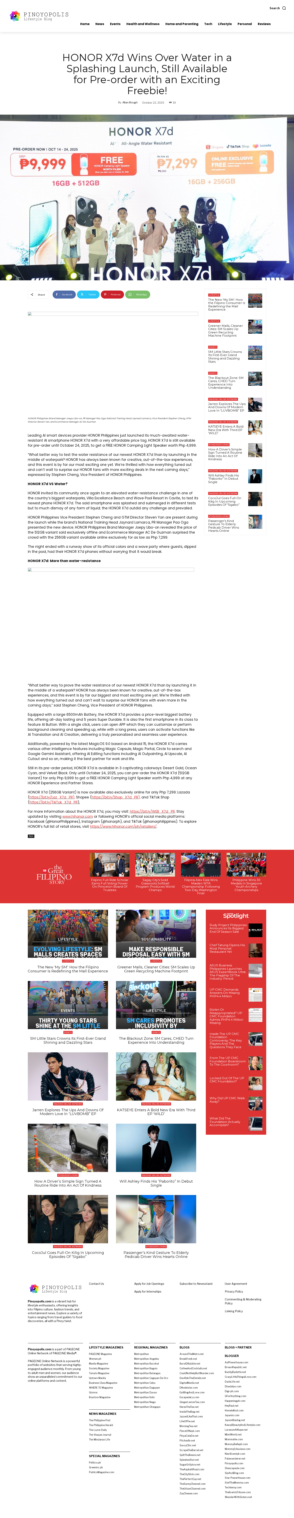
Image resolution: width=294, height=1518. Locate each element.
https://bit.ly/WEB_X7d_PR (152, 811)
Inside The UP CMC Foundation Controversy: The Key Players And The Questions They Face (226, 1040)
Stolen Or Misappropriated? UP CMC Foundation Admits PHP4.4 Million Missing (226, 1016)
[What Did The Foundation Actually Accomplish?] (255, 1124)
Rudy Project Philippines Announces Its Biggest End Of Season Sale (228, 928)
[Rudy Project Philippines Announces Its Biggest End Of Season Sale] (255, 930)
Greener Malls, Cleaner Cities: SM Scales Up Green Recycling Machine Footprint (225, 331)
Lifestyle (214, 295)
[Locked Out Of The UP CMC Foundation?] (255, 1083)
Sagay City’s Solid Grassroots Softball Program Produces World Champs (155, 885)
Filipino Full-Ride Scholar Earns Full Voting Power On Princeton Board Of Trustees (109, 885)
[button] (278, 8)
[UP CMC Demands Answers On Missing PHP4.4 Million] (255, 995)
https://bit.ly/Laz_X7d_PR (51, 797)
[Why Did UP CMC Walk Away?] (255, 1103)
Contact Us (96, 1283)
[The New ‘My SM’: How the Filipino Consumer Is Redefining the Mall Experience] (255, 301)
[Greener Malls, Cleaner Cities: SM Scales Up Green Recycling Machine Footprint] (255, 327)
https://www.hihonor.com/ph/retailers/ (123, 826)
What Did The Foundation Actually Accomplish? (225, 1121)
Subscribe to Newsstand (196, 1283)
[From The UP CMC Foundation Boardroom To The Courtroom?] (255, 1063)
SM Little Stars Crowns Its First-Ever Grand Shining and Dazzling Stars (225, 357)
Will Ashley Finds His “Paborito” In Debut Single (223, 478)
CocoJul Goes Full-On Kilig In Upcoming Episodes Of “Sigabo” (224, 501)
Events (213, 347)
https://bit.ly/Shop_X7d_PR (115, 797)
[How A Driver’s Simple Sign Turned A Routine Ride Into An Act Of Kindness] (255, 450)
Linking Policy (234, 1311)
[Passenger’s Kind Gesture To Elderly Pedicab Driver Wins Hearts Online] (255, 522)
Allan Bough (130, 102)
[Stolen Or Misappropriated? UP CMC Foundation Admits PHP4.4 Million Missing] (255, 1015)
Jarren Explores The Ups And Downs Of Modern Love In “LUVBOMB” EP (227, 407)
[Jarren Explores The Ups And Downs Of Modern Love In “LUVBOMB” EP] (255, 405)
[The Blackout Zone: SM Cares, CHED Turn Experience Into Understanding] (255, 379)
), (74, 797)
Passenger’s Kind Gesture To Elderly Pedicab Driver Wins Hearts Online (223, 526)
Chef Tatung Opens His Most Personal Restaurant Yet (227, 948)
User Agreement (236, 1283)
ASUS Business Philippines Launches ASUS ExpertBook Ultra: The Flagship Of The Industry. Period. (228, 971)
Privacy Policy (234, 1291)
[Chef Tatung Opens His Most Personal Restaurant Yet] (255, 950)
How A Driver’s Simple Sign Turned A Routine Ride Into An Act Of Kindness (225, 454)
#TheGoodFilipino (219, 444)
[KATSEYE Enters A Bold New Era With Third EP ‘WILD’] (255, 427)
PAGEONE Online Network (223, 399)
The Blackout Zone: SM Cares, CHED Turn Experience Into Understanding (226, 383)
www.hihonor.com (77, 816)
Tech (31, 836)
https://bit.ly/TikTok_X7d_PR (53, 802)
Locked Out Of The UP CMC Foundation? (227, 1079)
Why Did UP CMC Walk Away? (227, 1099)
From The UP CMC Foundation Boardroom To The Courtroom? (228, 1061)
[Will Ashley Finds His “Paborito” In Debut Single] (255, 476)
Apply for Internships (147, 1291)
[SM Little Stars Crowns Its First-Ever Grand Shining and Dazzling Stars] (255, 353)
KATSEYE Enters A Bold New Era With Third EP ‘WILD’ (225, 430)
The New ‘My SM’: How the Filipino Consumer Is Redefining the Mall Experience (226, 305)
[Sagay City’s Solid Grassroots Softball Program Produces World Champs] (155, 865)
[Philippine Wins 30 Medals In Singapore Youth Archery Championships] (246, 865)
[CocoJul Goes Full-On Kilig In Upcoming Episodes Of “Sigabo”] (255, 499)
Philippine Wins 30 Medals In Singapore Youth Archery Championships (246, 885)
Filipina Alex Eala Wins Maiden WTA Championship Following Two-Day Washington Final (201, 886)
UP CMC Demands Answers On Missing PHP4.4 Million (225, 993)
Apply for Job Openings (149, 1283)
